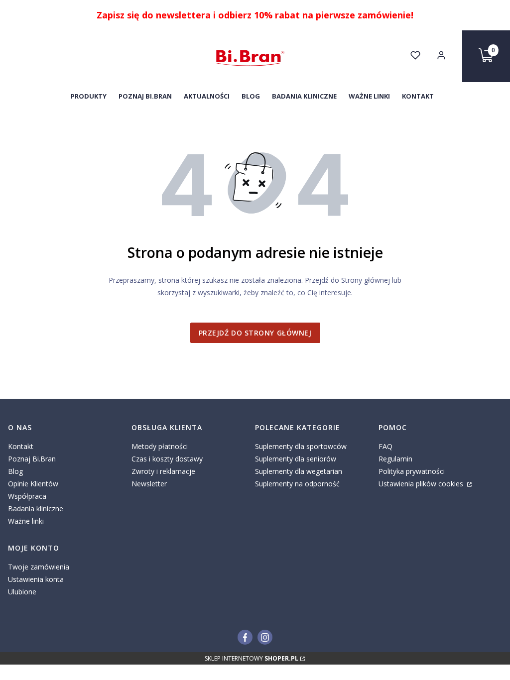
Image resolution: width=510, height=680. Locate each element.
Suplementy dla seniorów (295, 458)
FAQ (385, 446)
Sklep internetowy (251, 658)
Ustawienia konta (36, 579)
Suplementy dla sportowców (301, 446)
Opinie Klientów (33, 483)
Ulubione (22, 591)
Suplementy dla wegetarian (298, 471)
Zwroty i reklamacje (163, 471)
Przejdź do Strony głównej (255, 333)
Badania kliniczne (35, 508)
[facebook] (245, 637)
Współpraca (27, 496)
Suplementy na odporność (297, 483)
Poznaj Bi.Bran (32, 458)
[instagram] (265, 637)
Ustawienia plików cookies (422, 483)
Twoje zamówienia (38, 566)
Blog (15, 471)
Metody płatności (159, 446)
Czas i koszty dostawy (167, 458)
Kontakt (20, 446)
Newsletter (149, 483)
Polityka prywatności (412, 471)
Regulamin (395, 458)
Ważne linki (26, 521)
